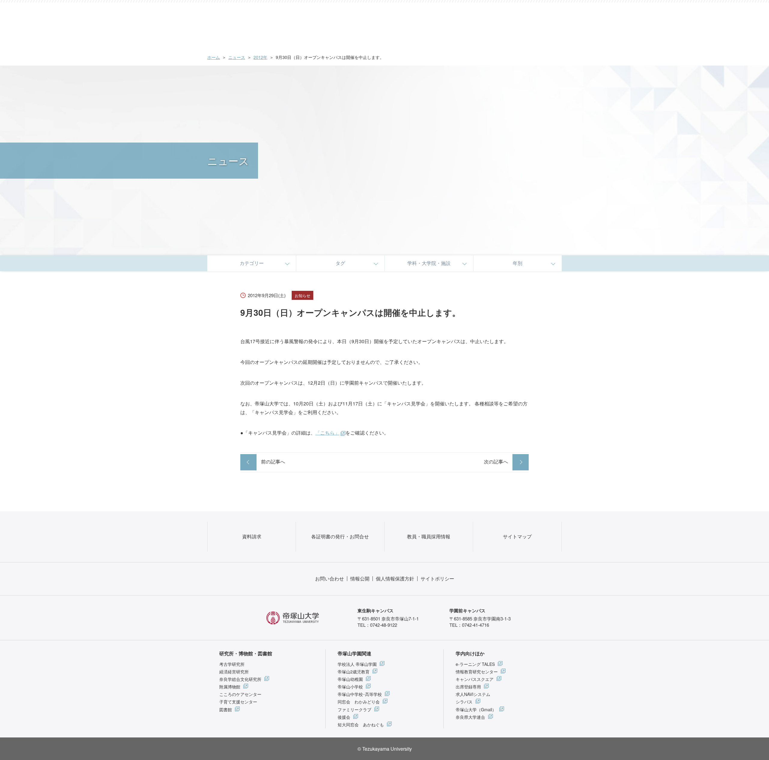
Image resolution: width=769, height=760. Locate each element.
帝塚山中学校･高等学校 (360, 694)
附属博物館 (229, 687)
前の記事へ (273, 461)
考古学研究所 (232, 664)
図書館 (225, 709)
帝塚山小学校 (350, 687)
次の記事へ (496, 461)
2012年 (260, 57)
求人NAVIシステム (473, 694)
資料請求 (251, 536)
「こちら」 (327, 432)
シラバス (464, 702)
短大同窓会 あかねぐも (361, 725)
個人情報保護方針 (395, 578)
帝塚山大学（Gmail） (476, 709)
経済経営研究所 (234, 672)
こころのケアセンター (240, 694)
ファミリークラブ (354, 709)
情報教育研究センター (477, 672)
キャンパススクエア (475, 679)
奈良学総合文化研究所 (240, 679)
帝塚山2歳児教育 (353, 672)
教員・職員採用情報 (428, 536)
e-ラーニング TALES (475, 664)
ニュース (236, 57)
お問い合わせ (329, 578)
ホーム (213, 57)
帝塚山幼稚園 (350, 679)
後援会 (344, 717)
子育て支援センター (238, 702)
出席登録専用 (468, 687)
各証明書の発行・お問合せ (340, 536)
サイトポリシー (437, 578)
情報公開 (359, 578)
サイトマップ (517, 536)
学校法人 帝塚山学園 (357, 664)
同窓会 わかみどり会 (359, 702)
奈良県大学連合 (470, 717)
